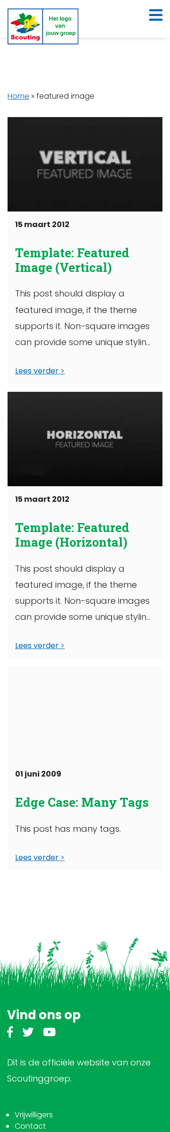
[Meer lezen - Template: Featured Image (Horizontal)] (85, 439)
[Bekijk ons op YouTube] (49, 1033)
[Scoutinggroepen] (43, 26)
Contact (30, 1126)
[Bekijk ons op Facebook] (10, 1033)
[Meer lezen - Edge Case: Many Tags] (85, 714)
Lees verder (37, 370)
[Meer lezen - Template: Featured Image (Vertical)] (85, 164)
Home (18, 96)
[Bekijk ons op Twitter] (28, 1033)
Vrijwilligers (34, 1114)
